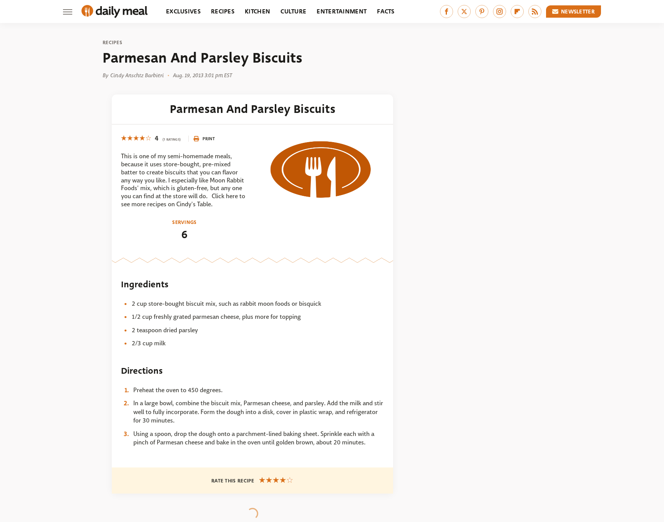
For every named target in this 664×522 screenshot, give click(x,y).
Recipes (222, 11)
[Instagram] (499, 11)
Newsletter (578, 11)
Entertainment (342, 11)
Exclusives (183, 11)
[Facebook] (446, 11)
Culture (293, 11)
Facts (386, 11)
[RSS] (534, 11)
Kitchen (257, 11)
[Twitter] (464, 11)
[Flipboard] (517, 11)
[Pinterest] (481, 11)
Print (209, 139)
